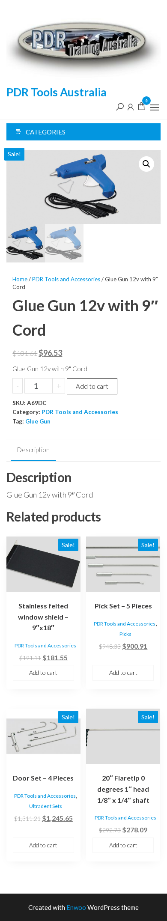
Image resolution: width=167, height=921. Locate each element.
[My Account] (130, 106)
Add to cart (92, 386)
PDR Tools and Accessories (66, 279)
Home (19, 279)
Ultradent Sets (45, 806)
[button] (154, 107)
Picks (125, 634)
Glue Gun (38, 421)
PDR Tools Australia (56, 92)
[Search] (120, 106)
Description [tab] (33, 449)
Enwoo (76, 907)
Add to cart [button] (43, 672)
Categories (46, 132)
